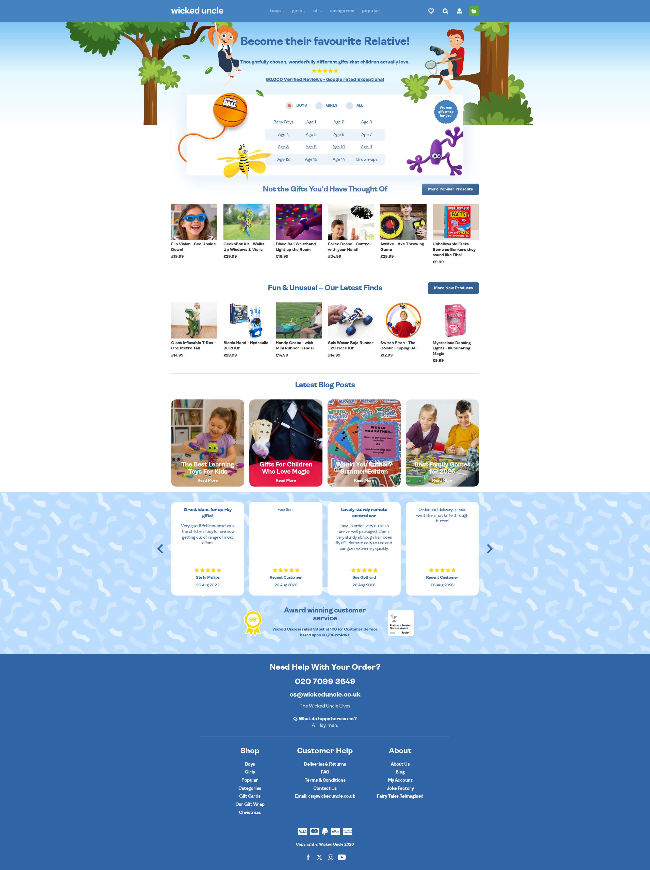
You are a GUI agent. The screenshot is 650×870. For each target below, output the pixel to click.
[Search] (445, 11)
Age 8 (283, 147)
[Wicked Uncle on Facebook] (308, 857)
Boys (276, 10)
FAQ (325, 772)
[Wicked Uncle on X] (319, 857)
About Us (400, 764)
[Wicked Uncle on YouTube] (342, 857)
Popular (371, 10)
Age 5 (311, 135)
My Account (400, 780)
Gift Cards (250, 796)
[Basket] (474, 11)
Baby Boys (283, 122)
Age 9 (311, 147)
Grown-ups (367, 159)
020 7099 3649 (325, 682)
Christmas (250, 812)
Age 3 (366, 122)
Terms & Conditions (325, 780)
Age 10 (338, 147)
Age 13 (311, 159)
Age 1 (311, 122)
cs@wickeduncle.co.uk (325, 694)
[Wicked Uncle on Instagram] (331, 857)
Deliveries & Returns (325, 764)
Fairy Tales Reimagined (400, 796)
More (450, 189)
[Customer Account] (459, 11)
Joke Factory (400, 788)
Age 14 (339, 159)
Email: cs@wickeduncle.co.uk (325, 796)
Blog (400, 772)
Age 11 (366, 147)
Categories (342, 10)
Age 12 (283, 159)
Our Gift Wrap (250, 804)
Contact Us (325, 788)
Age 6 (339, 135)
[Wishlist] (431, 11)
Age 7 (366, 135)
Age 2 (338, 122)
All (316, 10)
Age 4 (283, 135)
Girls (297, 10)
